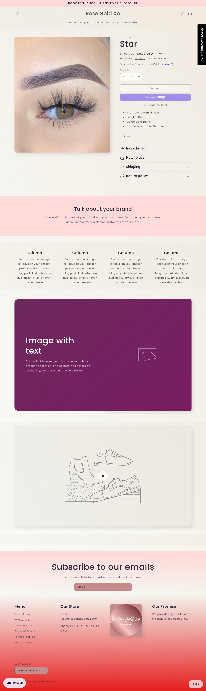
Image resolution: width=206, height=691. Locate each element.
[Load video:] (103, 476)
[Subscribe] (128, 587)
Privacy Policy (22, 620)
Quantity (124, 70)
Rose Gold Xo (29, 681)
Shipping (140, 58)
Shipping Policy (23, 625)
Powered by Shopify (46, 681)
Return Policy (22, 614)
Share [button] (127, 136)
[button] (18, 13)
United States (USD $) (29, 670)
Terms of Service (24, 636)
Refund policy (22, 642)
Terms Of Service (25, 631)
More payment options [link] (155, 105)
